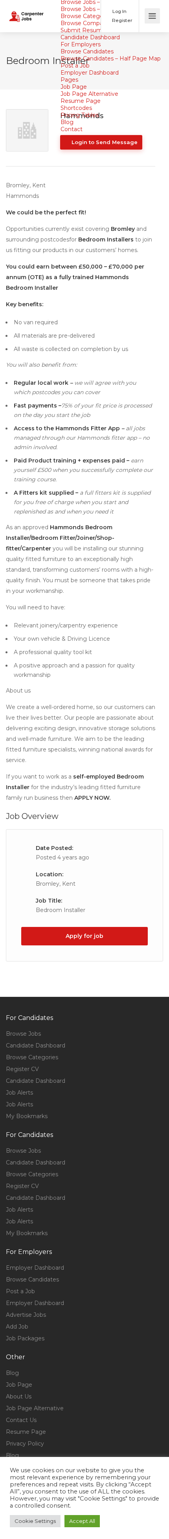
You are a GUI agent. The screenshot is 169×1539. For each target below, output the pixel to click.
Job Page (74, 86)
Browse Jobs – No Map (92, 9)
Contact (72, 129)
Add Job (17, 1326)
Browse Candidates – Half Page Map (111, 58)
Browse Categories (87, 16)
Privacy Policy (25, 1443)
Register (121, 20)
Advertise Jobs (26, 1314)
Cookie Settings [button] (35, 1521)
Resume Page (81, 100)
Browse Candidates (87, 51)
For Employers (81, 44)
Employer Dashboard (90, 72)
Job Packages (25, 1338)
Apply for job (84, 935)
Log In (119, 11)
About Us (18, 1396)
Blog (67, 122)
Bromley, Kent (55, 883)
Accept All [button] (82, 1521)
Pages (69, 79)
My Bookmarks (27, 1116)
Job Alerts (19, 1092)
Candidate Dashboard (90, 37)
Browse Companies (87, 23)
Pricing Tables (80, 115)
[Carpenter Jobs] (26, 10)
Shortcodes (76, 107)
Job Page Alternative (89, 93)
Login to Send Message (104, 142)
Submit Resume (83, 30)
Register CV (22, 1069)
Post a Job (75, 65)
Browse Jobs (23, 1033)
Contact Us (21, 1420)
